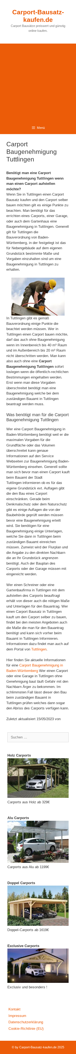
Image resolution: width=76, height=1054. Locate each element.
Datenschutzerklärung (25, 1022)
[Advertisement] (38, 81)
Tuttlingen (38, 649)
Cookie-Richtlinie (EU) (26, 1029)
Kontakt (14, 1009)
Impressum (17, 1016)
